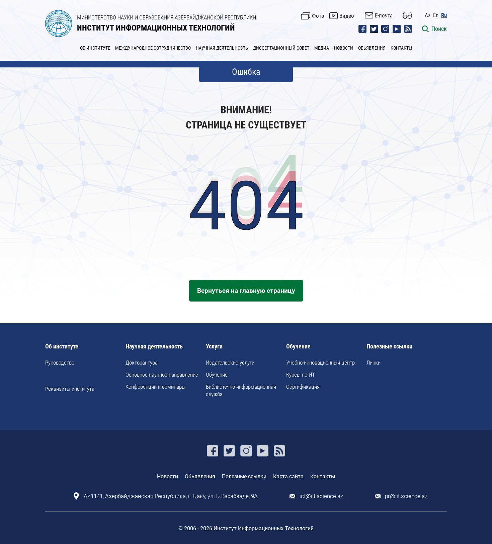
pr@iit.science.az (406, 496)
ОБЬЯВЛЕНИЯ (372, 48)
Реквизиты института (69, 388)
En (435, 15)
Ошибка (246, 71)
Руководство (59, 362)
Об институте (61, 346)
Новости (167, 476)
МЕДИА (321, 48)
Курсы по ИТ (300, 374)
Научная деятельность (154, 346)
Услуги (214, 346)
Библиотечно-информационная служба (241, 390)
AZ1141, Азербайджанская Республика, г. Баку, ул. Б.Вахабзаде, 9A (171, 496)
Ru (444, 15)
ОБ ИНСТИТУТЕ (95, 48)
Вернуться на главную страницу (246, 290)
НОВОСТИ (343, 48)
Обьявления (200, 476)
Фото (318, 15)
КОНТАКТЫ (401, 48)
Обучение (217, 374)
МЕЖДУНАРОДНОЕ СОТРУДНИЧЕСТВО (153, 48)
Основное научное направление (162, 374)
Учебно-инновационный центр (320, 362)
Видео (346, 15)
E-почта (384, 15)
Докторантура (142, 362)
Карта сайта (288, 476)
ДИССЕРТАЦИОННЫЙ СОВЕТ (281, 48)
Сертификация (303, 386)
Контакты (322, 476)
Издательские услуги (230, 362)
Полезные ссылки (389, 346)
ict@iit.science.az (321, 496)
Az (427, 15)
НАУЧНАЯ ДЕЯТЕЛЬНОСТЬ (222, 48)
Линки (373, 362)
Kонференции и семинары (155, 386)
